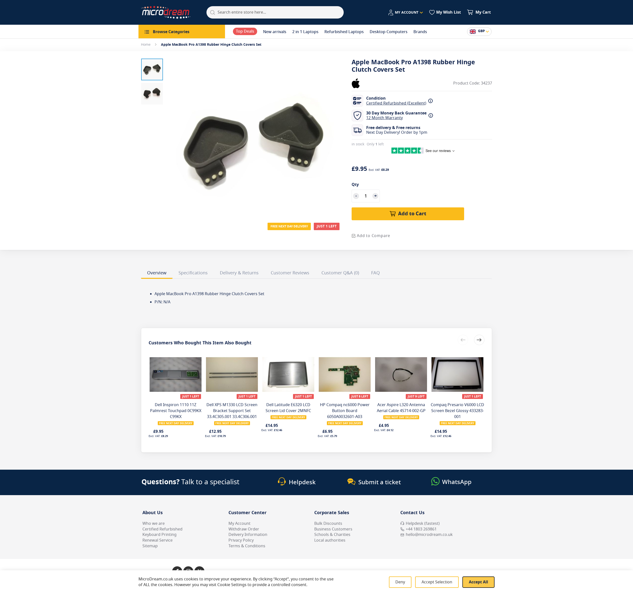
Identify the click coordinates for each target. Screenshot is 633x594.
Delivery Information (247, 535)
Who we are (153, 524)
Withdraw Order (243, 529)
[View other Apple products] (366, 83)
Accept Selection (437, 582)
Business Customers (333, 529)
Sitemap (150, 546)
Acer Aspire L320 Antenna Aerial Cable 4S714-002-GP (401, 408)
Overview (156, 273)
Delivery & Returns (239, 273)
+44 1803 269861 (421, 529)
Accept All (478, 582)
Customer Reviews (290, 273)
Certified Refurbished (162, 529)
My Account (239, 524)
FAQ (375, 273)
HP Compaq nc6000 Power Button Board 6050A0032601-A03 (345, 411)
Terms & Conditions (246, 546)
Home (146, 44)
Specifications (193, 273)
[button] (405, 13)
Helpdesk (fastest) (423, 524)
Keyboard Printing (159, 535)
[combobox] (275, 12)
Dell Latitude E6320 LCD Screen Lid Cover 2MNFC (288, 408)
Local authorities (329, 540)
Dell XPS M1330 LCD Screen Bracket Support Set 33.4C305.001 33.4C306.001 (231, 411)
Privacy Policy (241, 540)
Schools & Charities (332, 535)
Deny (400, 582)
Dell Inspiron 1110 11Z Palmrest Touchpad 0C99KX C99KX (175, 411)
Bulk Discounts (328, 524)
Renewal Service (157, 540)
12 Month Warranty (384, 118)
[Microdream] (165, 12)
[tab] (157, 273)
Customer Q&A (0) (340, 273)
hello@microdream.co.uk (429, 535)
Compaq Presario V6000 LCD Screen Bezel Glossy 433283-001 (457, 411)
